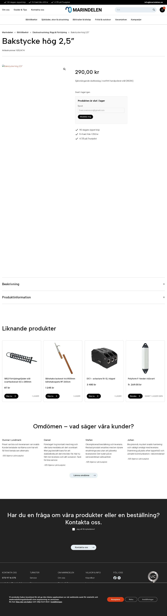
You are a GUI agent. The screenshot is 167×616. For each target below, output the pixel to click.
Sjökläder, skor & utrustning (55, 19)
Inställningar (147, 599)
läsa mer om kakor (24, 602)
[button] (64, 69)
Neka (131, 599)
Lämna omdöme (81, 475)
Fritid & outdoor (103, 19)
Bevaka (133, 396)
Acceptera (115, 599)
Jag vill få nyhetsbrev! (85, 529)
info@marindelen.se (154, 2)
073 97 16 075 (9, 578)
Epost (80, 106)
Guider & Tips (20, 9)
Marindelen (7, 32)
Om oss (6, 9)
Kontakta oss (37, 9)
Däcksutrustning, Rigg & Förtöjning (50, 32)
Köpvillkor (90, 578)
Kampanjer (136, 19)
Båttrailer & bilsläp (82, 19)
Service (33, 578)
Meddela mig (85, 117)
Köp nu (9, 396)
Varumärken (121, 19)
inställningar (56, 602)
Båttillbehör (31, 19)
